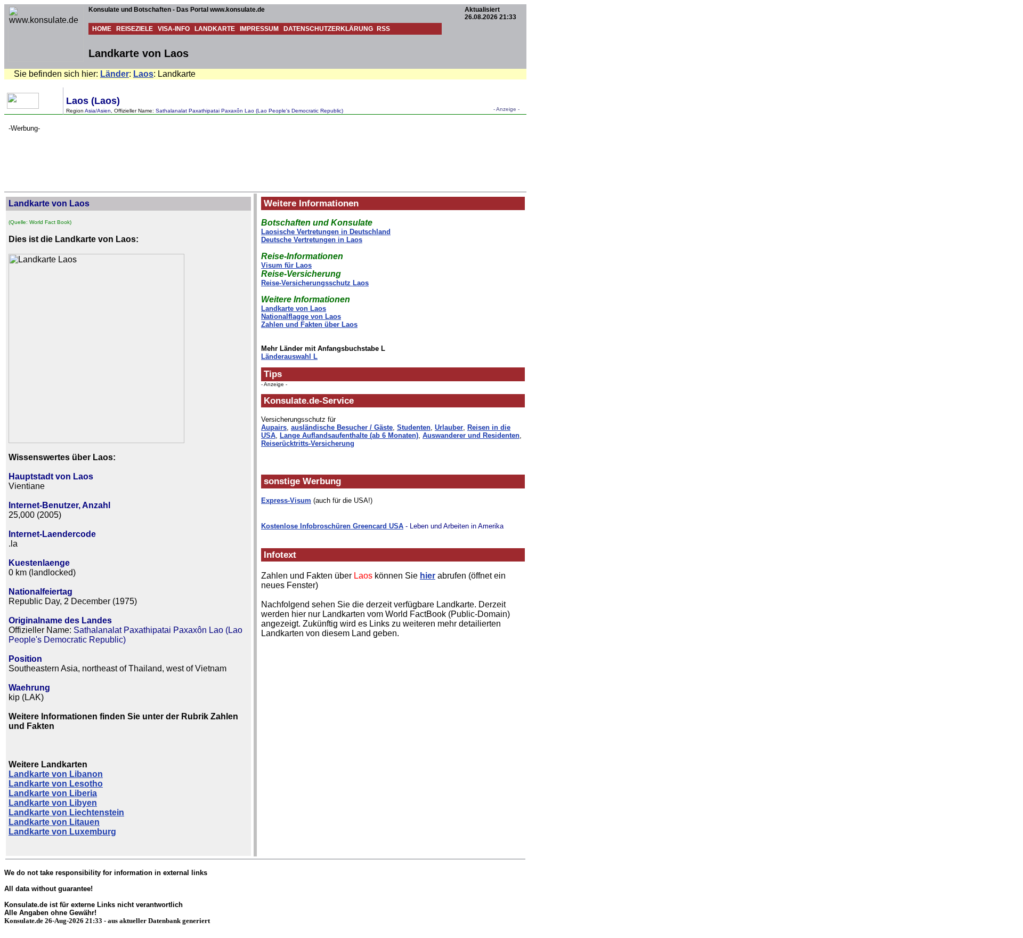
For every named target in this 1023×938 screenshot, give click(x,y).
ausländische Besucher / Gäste (342, 427)
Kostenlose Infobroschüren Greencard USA (332, 526)
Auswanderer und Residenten (471, 435)
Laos (143, 73)
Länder (114, 73)
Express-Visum (286, 500)
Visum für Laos (286, 265)
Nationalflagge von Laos (301, 316)
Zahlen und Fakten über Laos (309, 324)
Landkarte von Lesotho (56, 783)
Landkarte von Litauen (54, 822)
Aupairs (274, 427)
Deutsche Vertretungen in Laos (311, 240)
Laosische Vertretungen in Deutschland (326, 232)
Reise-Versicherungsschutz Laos (315, 283)
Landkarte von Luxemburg (62, 831)
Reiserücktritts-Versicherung (307, 443)
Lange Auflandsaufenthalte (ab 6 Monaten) (349, 435)
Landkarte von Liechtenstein (66, 812)
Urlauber (449, 427)
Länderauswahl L (289, 356)
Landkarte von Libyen (53, 802)
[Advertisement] (202, 156)
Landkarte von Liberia (53, 793)
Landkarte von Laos (293, 308)
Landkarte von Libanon (56, 774)
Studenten (414, 427)
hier (427, 575)
